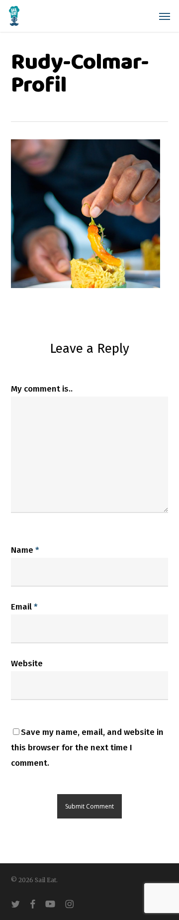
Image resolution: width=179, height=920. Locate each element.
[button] (164, 16)
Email (24, 607)
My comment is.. (42, 389)
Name (25, 550)
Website (27, 663)
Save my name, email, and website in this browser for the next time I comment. (87, 747)
